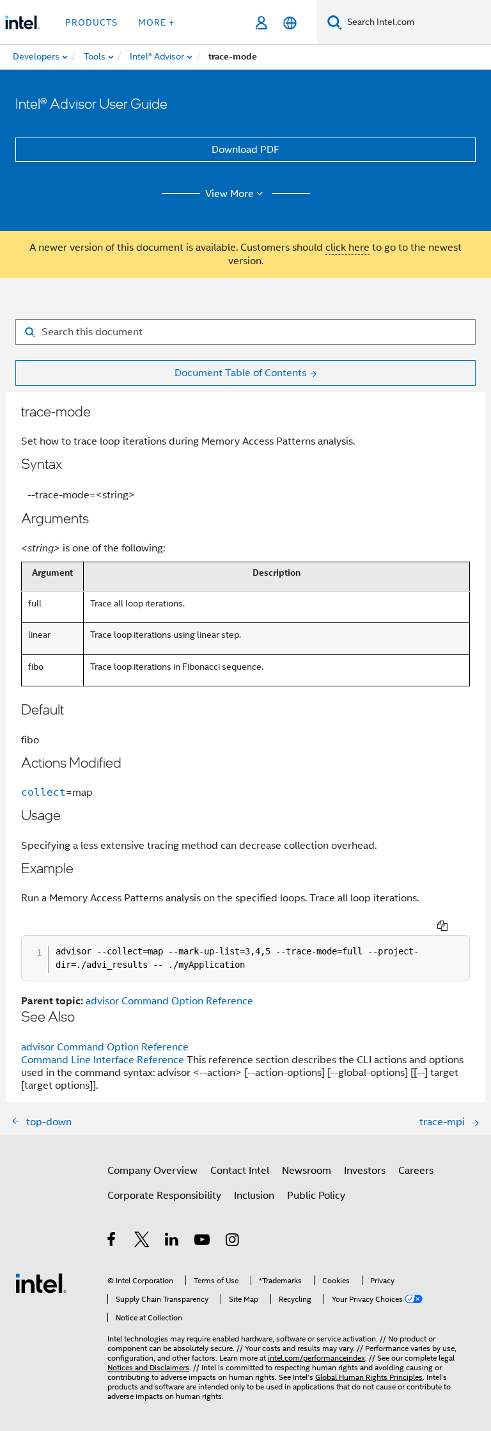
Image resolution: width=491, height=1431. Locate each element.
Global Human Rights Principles (369, 1377)
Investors (365, 1170)
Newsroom (306, 1170)
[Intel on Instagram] (233, 1241)
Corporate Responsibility (164, 1195)
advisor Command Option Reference (169, 1001)
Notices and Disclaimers (148, 1367)
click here (347, 247)
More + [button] (156, 22)
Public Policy (316, 1195)
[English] (290, 23)
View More (229, 193)
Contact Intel (239, 1170)
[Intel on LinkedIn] (172, 1241)
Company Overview (152, 1170)
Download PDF (245, 149)
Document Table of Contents (240, 373)
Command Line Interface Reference (102, 1060)
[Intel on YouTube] (203, 1241)
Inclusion (254, 1195)
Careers (415, 1170)
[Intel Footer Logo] (40, 1282)
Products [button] (91, 22)
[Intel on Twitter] (142, 1241)
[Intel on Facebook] (112, 1241)
